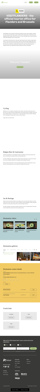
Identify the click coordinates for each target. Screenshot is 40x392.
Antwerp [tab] (22, 249)
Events (16, 365)
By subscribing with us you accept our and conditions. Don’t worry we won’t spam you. (19, 351)
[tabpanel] (20, 256)
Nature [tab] (8, 249)
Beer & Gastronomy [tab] (13, 249)
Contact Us (28, 363)
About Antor (28, 361)
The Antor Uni (5, 372)
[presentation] (34, 219)
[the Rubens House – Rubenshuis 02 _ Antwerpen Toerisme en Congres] (9, 253)
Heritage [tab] (4, 249)
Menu (37, 2)
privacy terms (18, 351)
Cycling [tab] (18, 249)
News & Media (17, 363)
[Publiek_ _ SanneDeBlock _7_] (23, 256)
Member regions (17, 361)
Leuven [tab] (30, 249)
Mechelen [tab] (26, 249)
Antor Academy (5, 374)
